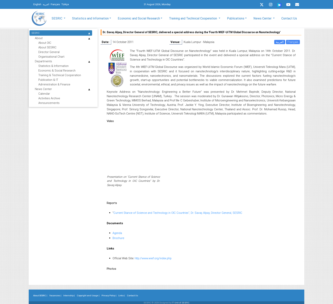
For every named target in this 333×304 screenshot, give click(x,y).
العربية (280, 42)
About (39, 38)
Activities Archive (49, 98)
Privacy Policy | (109, 295)
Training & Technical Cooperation (59, 75)
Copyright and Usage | (88, 295)
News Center (43, 89)
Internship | (69, 295)
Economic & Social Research (57, 70)
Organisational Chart (51, 56)
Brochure (118, 238)
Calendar (44, 93)
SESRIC (35, 33)
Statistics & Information (53, 66)
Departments (43, 61)
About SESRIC (47, 47)
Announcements (49, 103)
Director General (49, 52)
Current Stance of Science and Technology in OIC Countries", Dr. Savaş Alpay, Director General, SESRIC (178, 213)
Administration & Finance (54, 84)
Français (293, 42)
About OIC (44, 43)
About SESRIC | (40, 295)
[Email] (297, 5)
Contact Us (289, 18)
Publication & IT (48, 80)
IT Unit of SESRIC (180, 302)
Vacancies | (55, 295)
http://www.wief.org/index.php (153, 258)
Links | (121, 295)
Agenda (117, 233)
